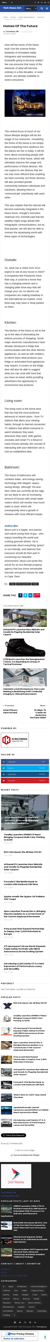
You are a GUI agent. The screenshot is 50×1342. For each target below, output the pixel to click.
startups (30, 1311)
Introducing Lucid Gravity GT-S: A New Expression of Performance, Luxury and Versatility (29, 1122)
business (26, 1299)
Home (5, 17)
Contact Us (6, 1269)
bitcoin (16, 1299)
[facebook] (35, 2)
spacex (19, 1311)
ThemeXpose (41, 1327)
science (31, 1307)
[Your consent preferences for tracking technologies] (45, 1337)
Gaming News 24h (10, 1195)
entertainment (8, 1307)
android (6, 1299)
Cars (16, 1290)
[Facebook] (15, 1322)
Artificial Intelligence (39, 1286)
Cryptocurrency (37, 1290)
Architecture (22, 1286)
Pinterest (26, 781)
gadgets (21, 1307)
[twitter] (38, 2)
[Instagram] (41, 2)
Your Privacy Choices (22, 1333)
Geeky (15, 1295)
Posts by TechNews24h (11, 1143)
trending (6, 1315)
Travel (34, 1295)
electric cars (19, 1303)
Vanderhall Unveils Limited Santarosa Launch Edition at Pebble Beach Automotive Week (30, 1109)
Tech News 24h (8, 1192)
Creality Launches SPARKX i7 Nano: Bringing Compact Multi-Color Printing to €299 (30, 1018)
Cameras (6, 1290)
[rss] (48, 2)
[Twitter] (20, 1322)
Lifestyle (41, 17)
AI (3, 1286)
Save (38, 595)
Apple (10, 1286)
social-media (8, 1311)
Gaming (6, 1295)
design (13, 17)
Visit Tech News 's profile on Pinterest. (18, 989)
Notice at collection (13, 1338)
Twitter (26, 768)
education (7, 1303)
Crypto (24, 1290)
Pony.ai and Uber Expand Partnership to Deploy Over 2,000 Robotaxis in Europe (29, 1059)
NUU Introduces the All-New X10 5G (30, 1003)
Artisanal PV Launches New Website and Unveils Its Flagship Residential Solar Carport (23, 632)
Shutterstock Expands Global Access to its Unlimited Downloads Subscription (30, 1239)
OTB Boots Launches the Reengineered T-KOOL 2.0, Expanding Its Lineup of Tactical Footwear (23, 662)
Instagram (26, 774)
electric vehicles (34, 1303)
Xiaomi (44, 1295)
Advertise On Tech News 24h (14, 1275)
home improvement (26, 17)
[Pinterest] (45, 2)
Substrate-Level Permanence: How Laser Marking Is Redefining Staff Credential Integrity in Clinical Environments (24, 691)
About (3, 1272)
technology (41, 1311)
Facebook (26, 762)
